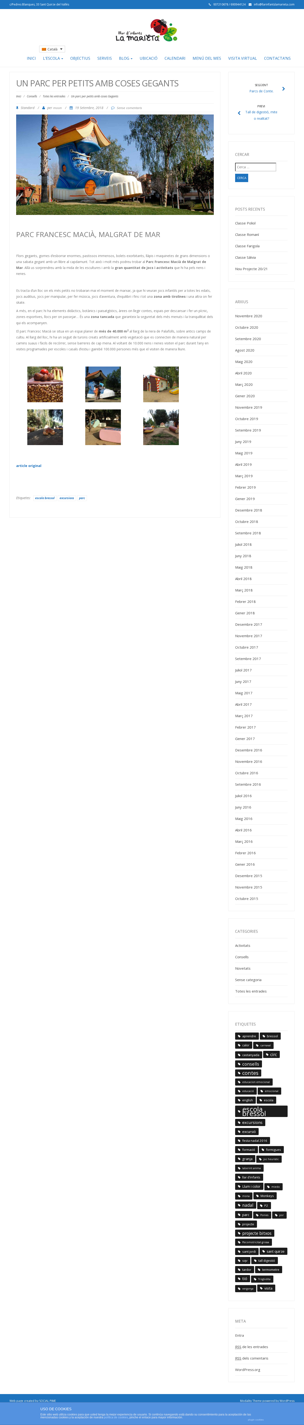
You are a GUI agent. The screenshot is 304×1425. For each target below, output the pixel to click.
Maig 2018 (243, 567)
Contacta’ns (277, 58)
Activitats (242, 945)
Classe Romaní (247, 234)
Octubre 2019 (246, 418)
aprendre (249, 1036)
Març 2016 (244, 841)
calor (245, 1045)
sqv (244, 1260)
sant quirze (276, 1251)
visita (268, 1288)
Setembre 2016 (248, 784)
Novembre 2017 (248, 635)
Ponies (264, 1215)
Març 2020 (244, 384)
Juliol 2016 (243, 795)
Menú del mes (207, 58)
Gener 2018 (245, 613)
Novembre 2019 (248, 407)
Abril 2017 (243, 704)
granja (247, 1158)
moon (57, 108)
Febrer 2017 (245, 727)
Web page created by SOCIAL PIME (33, 1401)
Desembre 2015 (248, 875)
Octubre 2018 (246, 521)
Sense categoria (248, 979)
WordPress (287, 1401)
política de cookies (116, 1417)
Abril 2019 (243, 464)
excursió (249, 1131)
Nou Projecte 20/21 (251, 268)
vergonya (247, 1288)
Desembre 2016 (248, 750)
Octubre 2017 (246, 647)
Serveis (104, 58)
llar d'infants (251, 1177)
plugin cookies (256, 1419)
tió (244, 1278)
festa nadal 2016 (254, 1140)
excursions (67, 498)
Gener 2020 (245, 395)
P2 (266, 1205)
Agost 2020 (244, 350)
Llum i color (251, 1186)
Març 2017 (244, 715)
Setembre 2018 (248, 533)
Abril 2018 (243, 578)
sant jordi (249, 1251)
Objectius (80, 58)
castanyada (250, 1055)
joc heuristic (271, 1159)
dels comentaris (251, 1358)
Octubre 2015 (246, 898)
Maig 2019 (243, 453)
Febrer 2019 (245, 487)
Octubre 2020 (246, 327)
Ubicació (148, 58)
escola (268, 1100)
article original (28, 465)
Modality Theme (251, 1401)
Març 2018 (244, 590)
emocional (271, 1091)
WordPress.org (247, 1369)
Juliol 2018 (243, 544)
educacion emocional (256, 1082)
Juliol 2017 (243, 670)
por (281, 1215)
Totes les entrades (54, 96)
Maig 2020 (243, 361)
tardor (246, 1269)
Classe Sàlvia (245, 257)
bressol (272, 1036)
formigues (273, 1149)
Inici (31, 58)
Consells (32, 96)
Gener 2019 (245, 498)
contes (250, 1072)
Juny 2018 (243, 555)
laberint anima (251, 1168)
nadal (247, 1205)
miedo (275, 1186)
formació (248, 1149)
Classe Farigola (247, 245)
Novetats (243, 968)
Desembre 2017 (248, 624)
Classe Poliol (245, 223)
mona (246, 1196)
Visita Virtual (242, 58)
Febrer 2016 (245, 852)
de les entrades (251, 1346)
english (247, 1100)
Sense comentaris (129, 108)
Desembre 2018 (248, 510)
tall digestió (266, 1260)
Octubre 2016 (246, 772)
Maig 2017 (243, 692)
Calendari (175, 58)
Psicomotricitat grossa (255, 1242)
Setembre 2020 (248, 338)
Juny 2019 (243, 441)
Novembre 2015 (248, 887)
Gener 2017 (245, 738)
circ (273, 1054)
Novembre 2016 (248, 761)
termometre (270, 1269)
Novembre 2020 (248, 315)
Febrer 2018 (245, 601)
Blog (124, 58)
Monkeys (267, 1196)
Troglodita (264, 1279)
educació (248, 1091)
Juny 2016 (243, 807)
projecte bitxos (256, 1233)
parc (82, 498)
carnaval (265, 1045)
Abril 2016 (243, 830)
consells (250, 1064)
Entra (239, 1335)
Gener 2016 (245, 864)
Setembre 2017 (248, 658)
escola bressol (45, 498)
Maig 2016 (243, 818)
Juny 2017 (243, 681)
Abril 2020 (243, 373)
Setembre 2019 (248, 430)
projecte (248, 1224)
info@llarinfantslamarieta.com (274, 4)
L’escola (52, 58)
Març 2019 (244, 475)
